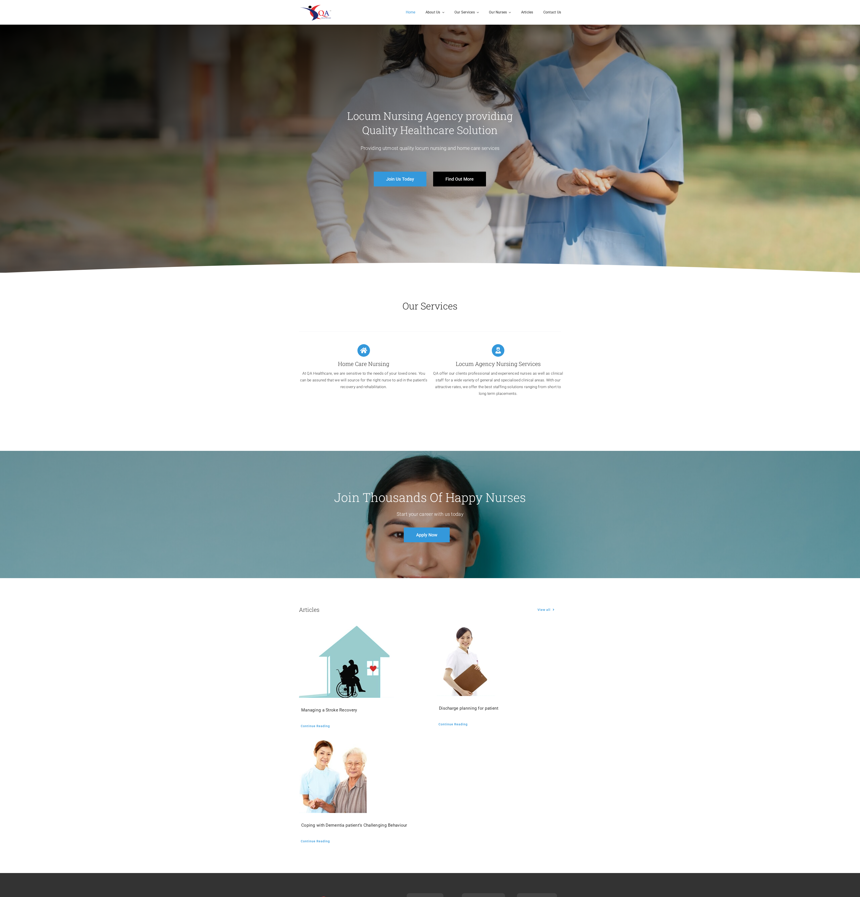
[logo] (317, 4)
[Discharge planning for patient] (499, 661)
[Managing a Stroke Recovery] (361, 662)
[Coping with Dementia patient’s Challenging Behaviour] (361, 776)
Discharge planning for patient (469, 708)
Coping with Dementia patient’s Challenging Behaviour (354, 825)
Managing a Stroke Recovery (329, 710)
